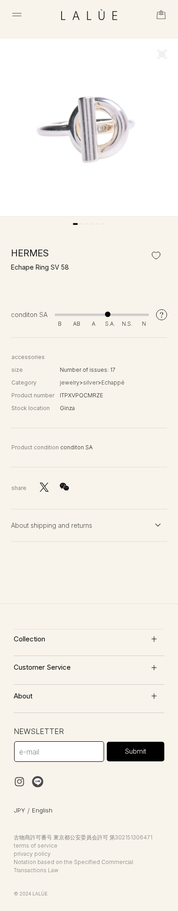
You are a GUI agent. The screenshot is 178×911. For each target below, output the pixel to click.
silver (90, 382)
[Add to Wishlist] (156, 255)
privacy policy (32, 853)
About (23, 696)
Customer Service (42, 667)
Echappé (113, 382)
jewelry (69, 382)
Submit (135, 751)
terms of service (36, 845)
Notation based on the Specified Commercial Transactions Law (73, 866)
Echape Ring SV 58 (40, 267)
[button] (17, 15)
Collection (29, 639)
